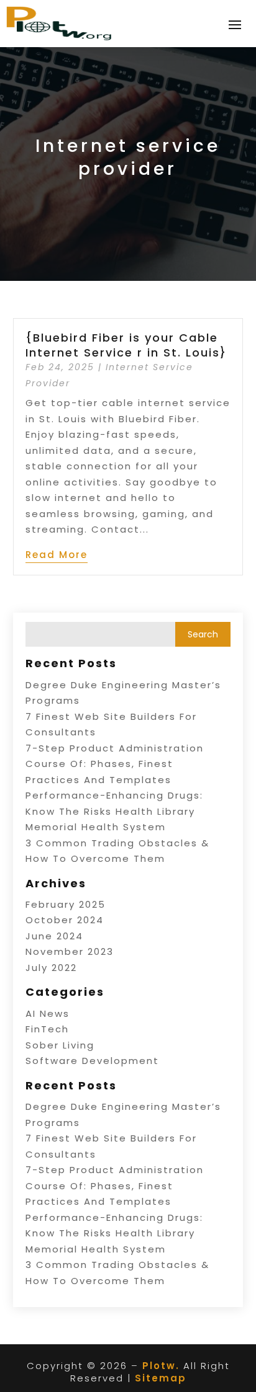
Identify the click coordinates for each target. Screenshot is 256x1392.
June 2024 (54, 935)
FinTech (47, 1028)
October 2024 (64, 919)
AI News (47, 1013)
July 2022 (51, 967)
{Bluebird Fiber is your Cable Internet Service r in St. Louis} (126, 345)
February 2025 (65, 904)
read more (56, 554)
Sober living (59, 1045)
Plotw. (161, 1365)
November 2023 (69, 951)
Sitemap (160, 1378)
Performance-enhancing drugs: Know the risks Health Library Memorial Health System (114, 811)
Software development (92, 1060)
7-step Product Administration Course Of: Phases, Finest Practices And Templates (114, 764)
